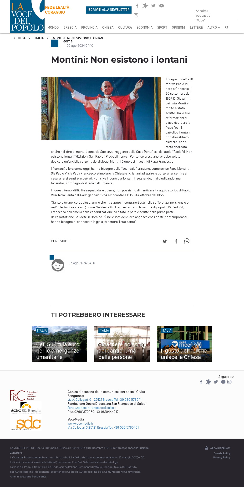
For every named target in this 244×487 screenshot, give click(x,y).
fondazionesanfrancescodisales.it (92, 408)
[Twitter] (216, 384)
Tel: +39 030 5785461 (123, 427)
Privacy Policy (221, 457)
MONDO (53, 28)
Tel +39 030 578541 (128, 400)
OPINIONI (178, 28)
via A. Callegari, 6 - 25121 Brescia (90, 400)
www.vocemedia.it (80, 423)
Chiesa (19, 38)
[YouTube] (223, 384)
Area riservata (220, 448)
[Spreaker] (209, 384)
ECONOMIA (144, 28)
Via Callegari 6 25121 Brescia (88, 427)
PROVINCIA (89, 28)
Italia (39, 38)
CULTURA (125, 28)
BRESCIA (69, 28)
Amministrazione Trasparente (28, 476)
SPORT (162, 28)
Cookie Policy (222, 453)
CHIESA (107, 28)
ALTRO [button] (213, 28)
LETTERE (196, 28)
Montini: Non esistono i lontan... (79, 38)
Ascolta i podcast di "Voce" (203, 14)
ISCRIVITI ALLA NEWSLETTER (109, 10)
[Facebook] (201, 384)
